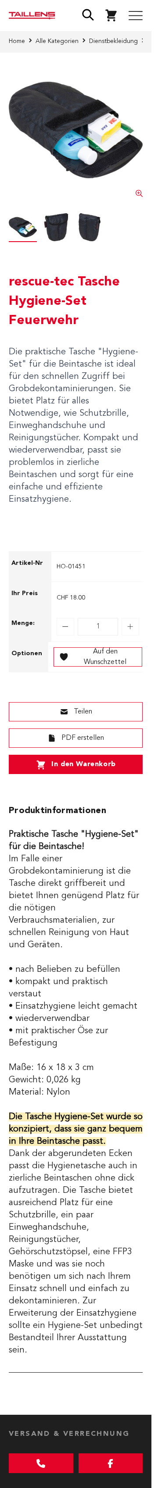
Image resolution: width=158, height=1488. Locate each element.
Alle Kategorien (57, 41)
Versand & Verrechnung (69, 1434)
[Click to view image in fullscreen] (76, 130)
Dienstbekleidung (113, 41)
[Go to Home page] (32, 15)
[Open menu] (136, 16)
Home (17, 41)
